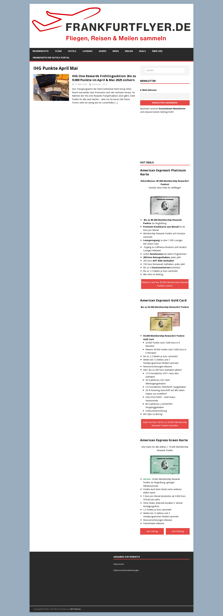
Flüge (58, 51)
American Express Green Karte (164, 440)
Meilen (129, 51)
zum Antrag (152, 531)
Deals (142, 51)
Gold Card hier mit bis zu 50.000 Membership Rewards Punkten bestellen (165, 424)
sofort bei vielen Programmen (164, 253)
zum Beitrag (178, 531)
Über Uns (157, 51)
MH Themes (76, 609)
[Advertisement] (165, 138)
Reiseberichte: (41, 51)
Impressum (118, 564)
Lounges (88, 51)
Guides (102, 51)
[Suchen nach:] (165, 70)
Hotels (72, 51)
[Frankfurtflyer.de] (111, 43)
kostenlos (166, 267)
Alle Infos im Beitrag (153, 274)
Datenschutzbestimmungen (126, 570)
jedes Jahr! (162, 257)
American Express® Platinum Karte (163, 172)
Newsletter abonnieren (164, 103)
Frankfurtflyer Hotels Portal (51, 57)
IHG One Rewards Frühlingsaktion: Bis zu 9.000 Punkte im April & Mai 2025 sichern (104, 78)
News (116, 51)
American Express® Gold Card (163, 300)
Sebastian (96, 84)
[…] (116, 102)
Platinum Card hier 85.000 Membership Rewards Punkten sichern (164, 284)
